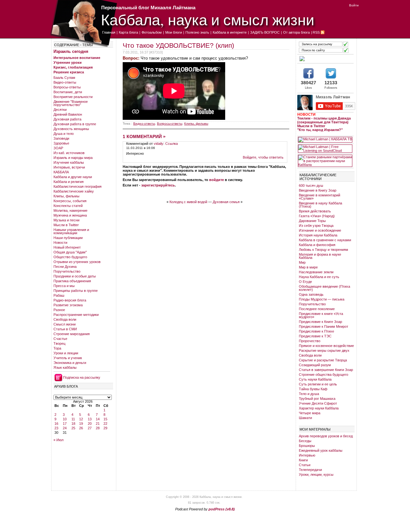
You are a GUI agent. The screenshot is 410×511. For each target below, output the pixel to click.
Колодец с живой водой (188, 202)
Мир (302, 262)
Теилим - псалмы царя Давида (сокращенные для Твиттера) (324, 120)
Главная (108, 32)
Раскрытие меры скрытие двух (324, 350)
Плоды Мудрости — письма (321, 299)
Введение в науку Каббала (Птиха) (320, 205)
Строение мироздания (71, 334)
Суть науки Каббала (315, 379)
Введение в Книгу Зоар (317, 190)
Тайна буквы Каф (313, 389)
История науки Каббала (318, 235)
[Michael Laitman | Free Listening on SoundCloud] (325, 148)
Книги (303, 460)
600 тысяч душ (311, 185)
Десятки (60, 109)
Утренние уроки (67, 62)
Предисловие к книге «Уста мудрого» (321, 315)
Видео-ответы (64, 82)
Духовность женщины (71, 129)
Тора (57, 348)
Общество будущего (70, 257)
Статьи (304, 464)
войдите (216, 180)
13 (90, 419)
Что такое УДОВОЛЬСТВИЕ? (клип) (178, 45)
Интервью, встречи (69, 167)
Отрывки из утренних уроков (77, 262)
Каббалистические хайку (73, 191)
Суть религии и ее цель (318, 384)
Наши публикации (68, 238)
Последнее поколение (317, 308)
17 (65, 423)
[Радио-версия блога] (325, 58)
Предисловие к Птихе (316, 331)
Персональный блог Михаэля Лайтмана (148, 7)
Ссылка (171, 143)
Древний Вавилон (67, 114)
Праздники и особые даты (74, 276)
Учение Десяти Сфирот (318, 403)
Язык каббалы (65, 367)
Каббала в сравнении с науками (325, 240)
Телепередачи (310, 469)
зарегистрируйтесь (158, 185)
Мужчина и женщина (70, 215)
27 (90, 428)
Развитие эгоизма (68, 305)
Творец (59, 343)
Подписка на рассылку (81, 377)
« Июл (58, 440)
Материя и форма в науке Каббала (320, 256)
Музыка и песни (66, 220)
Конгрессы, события (69, 201)
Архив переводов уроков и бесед (326, 436)
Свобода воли (64, 319)
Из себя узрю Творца (316, 225)
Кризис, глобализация (73, 67)
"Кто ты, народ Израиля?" (320, 130)
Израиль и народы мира (73, 158)
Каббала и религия (68, 182)
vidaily (158, 143)
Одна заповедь (311, 294)
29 (105, 428)
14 (98, 419)
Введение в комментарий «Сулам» (319, 197)
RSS (316, 32)
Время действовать (315, 211)
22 (105, 423)
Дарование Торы (312, 220)
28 (98, 428)
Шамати (305, 417)
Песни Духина (65, 266)
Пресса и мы (64, 286)
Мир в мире (308, 267)
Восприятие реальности (73, 97)
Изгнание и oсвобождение (320, 230)
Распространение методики (76, 315)
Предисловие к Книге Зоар (320, 321)
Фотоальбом (152, 32)
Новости (60, 242)
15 (105, 419)
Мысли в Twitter (66, 225)
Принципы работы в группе (75, 291)
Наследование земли (316, 272)
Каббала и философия (317, 244)
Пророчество (309, 340)
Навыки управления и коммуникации (71, 231)
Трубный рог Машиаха (317, 398)
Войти (354, 5)
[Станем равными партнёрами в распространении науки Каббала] (325, 161)
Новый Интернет (67, 247)
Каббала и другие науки (72, 177)
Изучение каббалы (68, 162)
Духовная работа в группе (74, 124)
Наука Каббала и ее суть (319, 276)
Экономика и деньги (69, 363)
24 (65, 428)
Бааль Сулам (64, 77)
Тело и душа (309, 393)
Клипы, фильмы (66, 196)
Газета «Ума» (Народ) (317, 216)
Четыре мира (309, 413)
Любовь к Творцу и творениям (323, 249)
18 (73, 423)
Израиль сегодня (70, 51)
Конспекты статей (68, 206)
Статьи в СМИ (65, 329)
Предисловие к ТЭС (315, 336)
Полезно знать (197, 32)
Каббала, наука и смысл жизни (207, 19)
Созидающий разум (315, 365)
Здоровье (61, 143)
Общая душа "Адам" (70, 252)
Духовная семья (226, 202)
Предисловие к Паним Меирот (323, 326)
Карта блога (128, 32)
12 (81, 419)
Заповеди (61, 138)
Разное (59, 310)
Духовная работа (67, 119)
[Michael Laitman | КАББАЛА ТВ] (325, 140)
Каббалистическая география (77, 186)
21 (98, 423)
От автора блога (296, 32)
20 (90, 423)
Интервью (307, 455)
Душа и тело (63, 134)
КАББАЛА (61, 172)
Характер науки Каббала (319, 408)
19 (81, 423)
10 (65, 419)
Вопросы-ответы (67, 87)
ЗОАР (58, 148)
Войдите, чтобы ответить (263, 157)
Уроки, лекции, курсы (316, 474)
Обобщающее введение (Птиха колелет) (324, 288)
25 (73, 428)
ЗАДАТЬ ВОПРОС (265, 32)
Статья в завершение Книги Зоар (326, 369)
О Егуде (305, 281)
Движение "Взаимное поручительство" (70, 103)
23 (56, 428)
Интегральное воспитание (76, 58)
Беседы (305, 440)
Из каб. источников (69, 153)
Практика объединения (72, 281)
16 (56, 423)
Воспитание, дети (67, 92)
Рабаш (58, 295)
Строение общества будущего (323, 374)
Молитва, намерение (70, 210)
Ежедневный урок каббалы (320, 450)
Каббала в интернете (230, 32)
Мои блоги (173, 32)
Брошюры (307, 445)
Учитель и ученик (67, 358)
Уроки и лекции (65, 353)
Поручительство (66, 271)
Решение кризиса (68, 72)
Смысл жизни (64, 324)
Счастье (60, 339)
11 (73, 419)
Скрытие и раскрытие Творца (323, 360)
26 (81, 428)
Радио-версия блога (69, 300)
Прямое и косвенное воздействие (326, 345)
